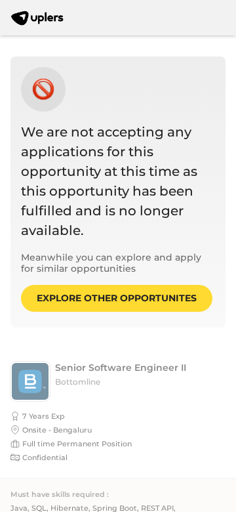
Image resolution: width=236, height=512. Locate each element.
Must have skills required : (59, 494)
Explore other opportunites (117, 298)
